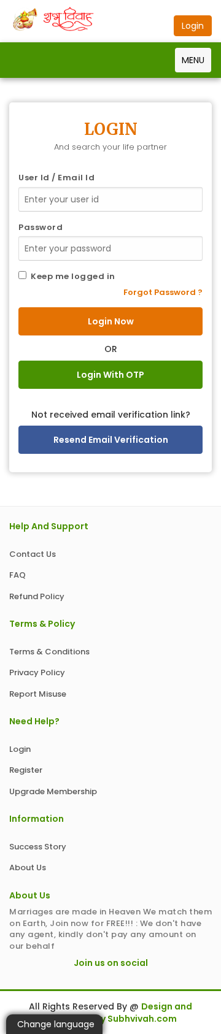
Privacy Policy (37, 672)
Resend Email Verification (110, 440)
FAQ (17, 575)
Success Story (37, 846)
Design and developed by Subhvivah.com (118, 1012)
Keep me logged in (70, 276)
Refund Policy (36, 596)
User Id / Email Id (56, 177)
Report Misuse (37, 694)
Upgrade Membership (53, 791)
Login (20, 749)
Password (40, 227)
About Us (27, 867)
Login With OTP (110, 375)
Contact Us (32, 554)
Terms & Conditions (49, 651)
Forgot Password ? (163, 292)
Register (25, 770)
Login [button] (193, 26)
